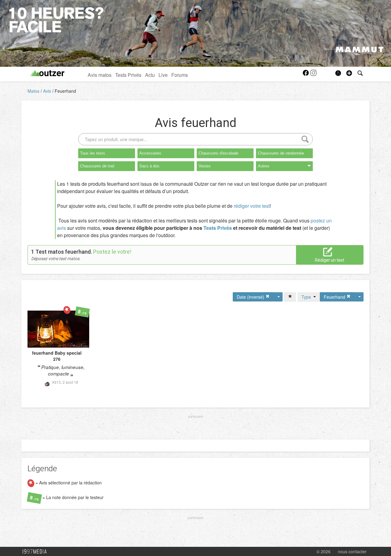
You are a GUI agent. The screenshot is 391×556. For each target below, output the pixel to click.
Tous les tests (92, 153)
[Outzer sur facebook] (306, 74)
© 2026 (323, 551)
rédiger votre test (252, 205)
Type (307, 297)
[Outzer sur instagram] (313, 74)
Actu (150, 74)
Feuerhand (65, 91)
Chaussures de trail (97, 166)
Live (163, 74)
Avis (47, 91)
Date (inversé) (251, 297)
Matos (34, 91)
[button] (349, 73)
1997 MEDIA (36, 551)
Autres (263, 166)
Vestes (205, 166)
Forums (179, 74)
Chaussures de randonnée (281, 153)
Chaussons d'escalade (218, 153)
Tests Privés (128, 74)
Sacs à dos (149, 166)
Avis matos (99, 74)
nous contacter (352, 551)
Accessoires (150, 153)
